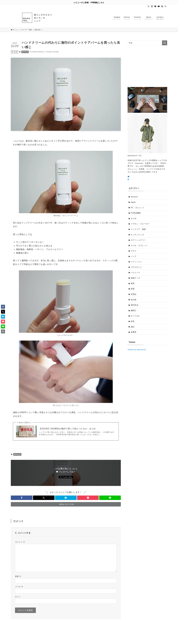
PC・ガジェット (138, 208)
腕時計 (133, 310)
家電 (133, 289)
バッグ (133, 256)
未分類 (133, 300)
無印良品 (25, 52)
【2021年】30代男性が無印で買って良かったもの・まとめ (67, 429)
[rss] (162, 6)
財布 (133, 321)
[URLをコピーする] (3, 331)
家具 (133, 283)
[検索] (165, 6)
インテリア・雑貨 (138, 229)
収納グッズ (135, 278)
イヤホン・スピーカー (140, 224)
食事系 (133, 332)
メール (19, 587)
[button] (21, 498)
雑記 (133, 327)
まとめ (133, 218)
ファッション (136, 262)
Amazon (134, 197)
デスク (133, 251)
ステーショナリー (138, 240)
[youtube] (158, 6)
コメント (20, 542)
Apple (133, 202)
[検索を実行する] (164, 42)
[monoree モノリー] (37, 18)
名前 (18, 576)
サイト (18, 597)
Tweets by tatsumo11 (137, 349)
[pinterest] (155, 6)
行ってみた (135, 316)
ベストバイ (135, 273)
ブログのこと (136, 267)
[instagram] (152, 6)
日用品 (133, 294)
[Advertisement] (147, 66)
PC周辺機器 (136, 213)
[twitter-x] (148, 6)
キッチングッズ (137, 235)
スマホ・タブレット (139, 245)
